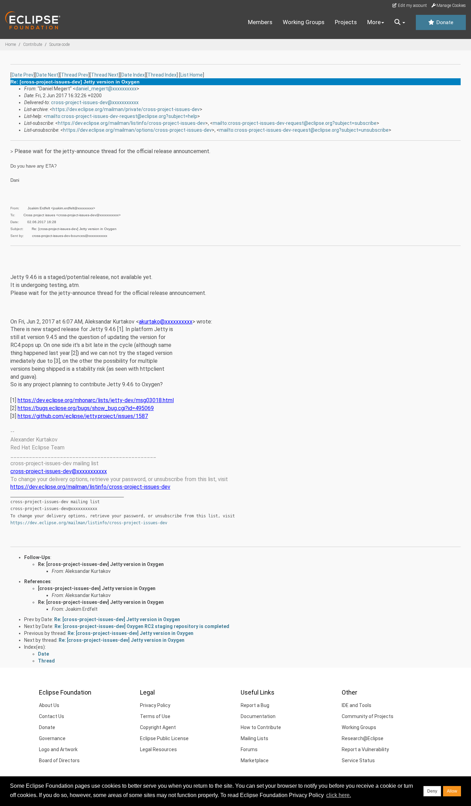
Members (260, 22)
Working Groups (303, 22)
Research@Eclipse (362, 738)
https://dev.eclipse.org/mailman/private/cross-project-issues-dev (126, 109)
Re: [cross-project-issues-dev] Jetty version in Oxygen (101, 564)
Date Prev (22, 75)
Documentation (258, 716)
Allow (452, 791)
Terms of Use (155, 716)
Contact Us (51, 716)
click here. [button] (338, 795)
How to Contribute (261, 727)
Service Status (358, 760)
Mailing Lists (254, 738)
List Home (191, 75)
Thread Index (162, 75)
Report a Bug (255, 705)
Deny (432, 791)
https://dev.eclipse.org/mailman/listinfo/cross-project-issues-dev (131, 123)
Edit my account (412, 5)
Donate (444, 22)
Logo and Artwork (58, 749)
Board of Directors (59, 760)
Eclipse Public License (164, 738)
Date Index (133, 75)
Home (10, 44)
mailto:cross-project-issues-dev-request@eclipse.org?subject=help (121, 116)
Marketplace (255, 760)
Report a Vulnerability (365, 749)
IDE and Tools (356, 705)
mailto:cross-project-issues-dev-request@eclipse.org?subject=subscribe (295, 123)
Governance (52, 738)
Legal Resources (158, 749)
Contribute (32, 44)
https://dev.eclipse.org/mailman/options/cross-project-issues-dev (137, 130)
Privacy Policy (155, 705)
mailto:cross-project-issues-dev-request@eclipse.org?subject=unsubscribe (304, 130)
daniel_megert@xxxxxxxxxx (106, 88)
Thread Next (105, 75)
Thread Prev (74, 75)
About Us (49, 705)
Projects (346, 22)
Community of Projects (367, 716)
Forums (249, 749)
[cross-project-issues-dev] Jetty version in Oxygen (97, 588)
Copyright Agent (158, 727)
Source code (59, 44)
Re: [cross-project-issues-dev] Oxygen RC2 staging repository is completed (141, 626)
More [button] (374, 22)
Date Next (47, 75)
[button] (399, 22)
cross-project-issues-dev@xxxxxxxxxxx (95, 102)
